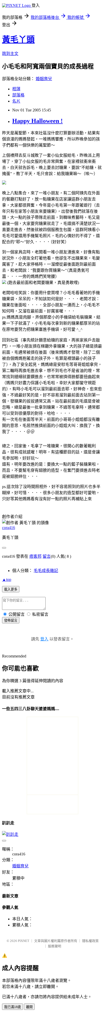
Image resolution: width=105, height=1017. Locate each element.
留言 (47, 556)
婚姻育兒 (44, 79)
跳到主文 (10, 53)
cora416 (8, 527)
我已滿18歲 (12, 1007)
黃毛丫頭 (18, 39)
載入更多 (10, 589)
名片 (16, 101)
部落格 (18, 95)
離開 (29, 1007)
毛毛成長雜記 (46, 570)
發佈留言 (10, 620)
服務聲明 (54, 946)
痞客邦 (35, 556)
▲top (6, 579)
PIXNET (23, 941)
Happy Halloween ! (37, 121)
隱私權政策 (90, 941)
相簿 (16, 89)
